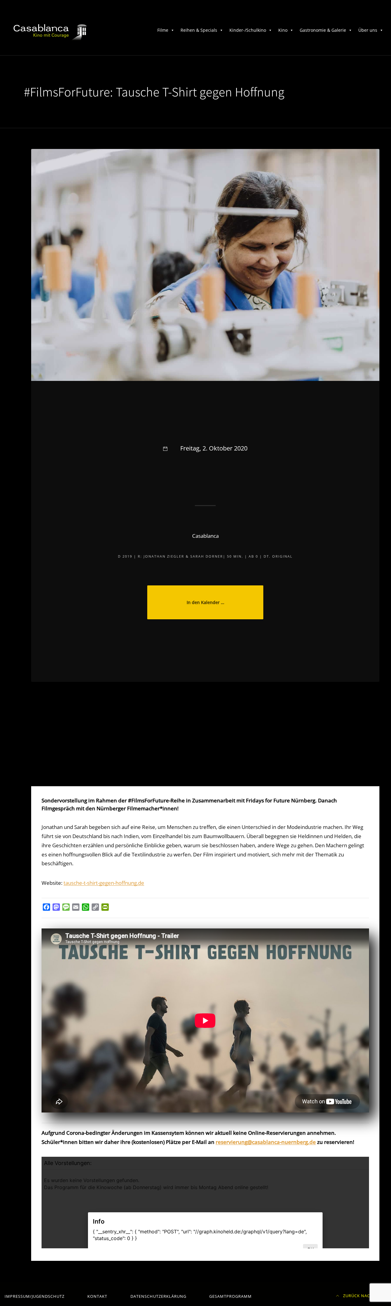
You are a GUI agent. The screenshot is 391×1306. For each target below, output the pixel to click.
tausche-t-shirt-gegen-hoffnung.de (104, 882)
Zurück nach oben (364, 1295)
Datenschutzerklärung (158, 1296)
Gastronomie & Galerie (323, 30)
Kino (282, 30)
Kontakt (97, 1296)
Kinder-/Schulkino (247, 30)
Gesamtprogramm (230, 1296)
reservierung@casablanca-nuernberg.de (266, 1141)
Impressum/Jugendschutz (34, 1296)
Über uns (367, 30)
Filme (162, 30)
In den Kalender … (205, 602)
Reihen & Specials (199, 30)
